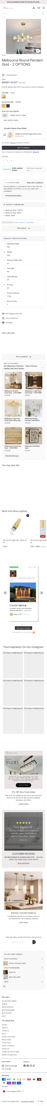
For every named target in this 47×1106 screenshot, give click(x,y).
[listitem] (13, 384)
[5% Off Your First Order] (23, 770)
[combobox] (23, 14)
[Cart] (38, 8)
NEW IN (4, 1004)
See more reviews (23, 628)
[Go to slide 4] (19, 624)
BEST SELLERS (7, 1013)
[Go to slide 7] (27, 624)
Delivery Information (8, 1037)
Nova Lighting (20, 511)
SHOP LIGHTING (7, 1007)
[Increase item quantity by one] (11, 161)
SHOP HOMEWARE (8, 1010)
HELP (4, 1016)
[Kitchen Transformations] (23, 890)
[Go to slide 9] (32, 624)
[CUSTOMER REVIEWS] (23, 831)
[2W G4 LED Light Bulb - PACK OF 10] (15, 532)
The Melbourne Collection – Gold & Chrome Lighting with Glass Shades (23, 367)
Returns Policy (6, 1040)
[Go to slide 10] (35, 624)
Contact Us (5, 1031)
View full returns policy (13, 196)
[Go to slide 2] (14, 624)
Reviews (4, 1025)
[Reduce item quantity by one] (4, 161)
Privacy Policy (6, 1043)
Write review (19, 222)
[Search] (43, 14)
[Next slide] (41, 593)
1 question (30, 222)
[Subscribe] (34, 942)
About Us (5, 1027)
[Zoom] (38, 51)
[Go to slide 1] (11, 624)
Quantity (5, 156)
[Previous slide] (5, 593)
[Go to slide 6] (24, 624)
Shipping (13, 143)
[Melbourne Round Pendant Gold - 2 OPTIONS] (23, 343)
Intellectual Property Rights (11, 1052)
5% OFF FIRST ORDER (9, 1001)
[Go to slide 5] (22, 624)
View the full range (11, 456)
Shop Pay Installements (9, 1055)
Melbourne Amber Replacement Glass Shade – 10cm (29, 134)
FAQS (3, 1033)
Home (3, 55)
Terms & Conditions (8, 1046)
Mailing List (5, 1049)
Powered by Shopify (27, 1101)
